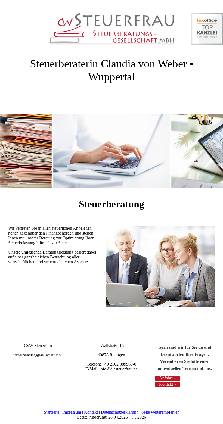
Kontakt (91, 412)
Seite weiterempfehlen (160, 412)
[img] (111, 26)
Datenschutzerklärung (119, 412)
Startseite (51, 412)
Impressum (71, 412)
